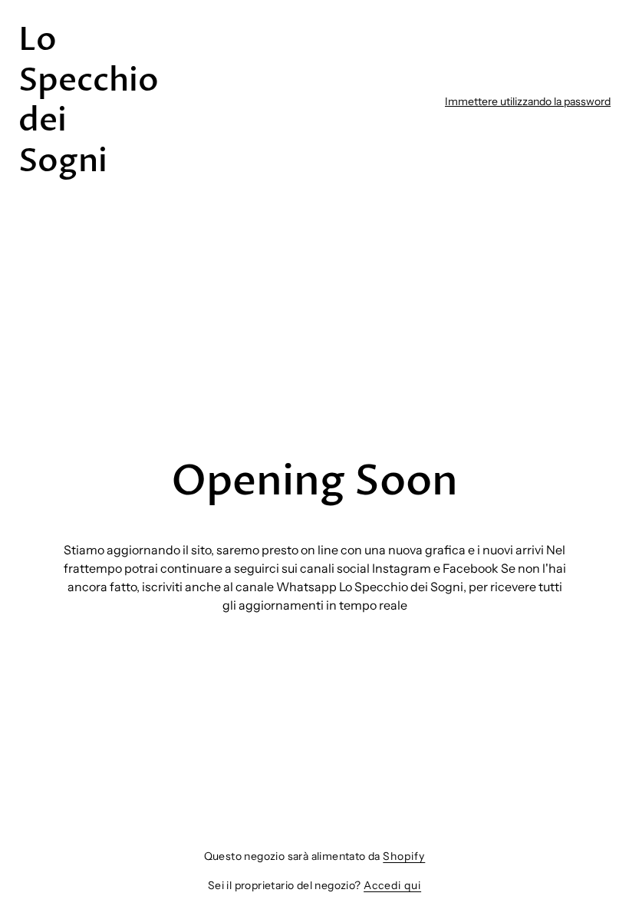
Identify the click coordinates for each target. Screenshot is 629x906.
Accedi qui (392, 885)
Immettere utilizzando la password (528, 101)
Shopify (404, 856)
